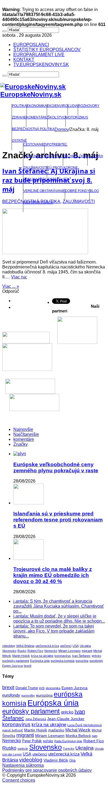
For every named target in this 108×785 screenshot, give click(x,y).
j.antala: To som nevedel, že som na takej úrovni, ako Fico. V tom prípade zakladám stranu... (53, 631)
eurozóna (82, 660)
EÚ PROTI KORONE (62, 168)
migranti (87, 650)
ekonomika (53, 688)
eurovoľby (28, 695)
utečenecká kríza (47, 645)
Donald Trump (27, 688)
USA (76, 645)
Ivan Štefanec (81, 655)
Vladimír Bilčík (55, 760)
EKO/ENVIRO (57, 106)
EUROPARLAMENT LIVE (39, 54)
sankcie (22, 748)
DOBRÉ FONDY (77, 191)
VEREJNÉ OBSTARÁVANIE (44, 191)
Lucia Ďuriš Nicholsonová (84, 725)
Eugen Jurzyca (12, 665)
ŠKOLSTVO (56, 117)
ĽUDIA (73, 106)
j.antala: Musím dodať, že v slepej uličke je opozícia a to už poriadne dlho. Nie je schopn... (59, 618)
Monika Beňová (78, 736)
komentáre (23, 439)
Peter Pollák (32, 741)
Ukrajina (85, 645)
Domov (62, 129)
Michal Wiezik (78, 730)
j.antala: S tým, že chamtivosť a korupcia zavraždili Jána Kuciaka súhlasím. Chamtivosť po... (58, 606)
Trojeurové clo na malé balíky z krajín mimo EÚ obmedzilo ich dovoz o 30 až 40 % (52, 575)
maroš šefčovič (12, 730)
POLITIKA (19, 106)
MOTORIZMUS (77, 117)
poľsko (48, 741)
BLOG (94, 191)
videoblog (8, 645)
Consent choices (18, 780)
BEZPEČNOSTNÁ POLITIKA (33, 129)
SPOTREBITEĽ (56, 144)
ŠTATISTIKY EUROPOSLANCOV (47, 49)
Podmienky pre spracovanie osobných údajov (47, 770)
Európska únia (40, 660)
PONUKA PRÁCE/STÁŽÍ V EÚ (45, 179)
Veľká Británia (25, 645)
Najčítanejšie (26, 434)
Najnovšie (23, 429)
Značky (20, 444)
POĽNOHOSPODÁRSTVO (43, 156)
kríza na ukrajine (42, 655)
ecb (42, 688)
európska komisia (62, 660)
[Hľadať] (4, 31)
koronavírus (63, 655)
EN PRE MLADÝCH (38, 202)
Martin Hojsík (21, 655)
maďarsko (56, 730)
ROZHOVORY (88, 106)
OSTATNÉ (19, 141)
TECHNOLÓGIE (75, 156)
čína (72, 760)
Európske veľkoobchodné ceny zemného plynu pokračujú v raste (55, 467)
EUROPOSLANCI (31, 44)
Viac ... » (10, 286)
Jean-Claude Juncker (65, 719)
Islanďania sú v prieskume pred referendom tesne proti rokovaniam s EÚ (58, 520)
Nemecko (50, 650)
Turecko (68, 748)
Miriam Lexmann (69, 650)
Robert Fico (35, 650)
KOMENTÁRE (36, 117)
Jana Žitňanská (35, 719)
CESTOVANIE (33, 144)
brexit (27, 665)
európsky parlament (15, 660)
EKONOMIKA (37, 106)
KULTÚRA (95, 156)
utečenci (65, 645)
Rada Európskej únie (68, 741)
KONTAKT (23, 59)
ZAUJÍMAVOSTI (35, 168)
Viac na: (19, 277)
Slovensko (9, 650)
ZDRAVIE (19, 117)
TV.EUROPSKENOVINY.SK (41, 64)
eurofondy (96, 660)
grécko (96, 655)
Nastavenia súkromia (23, 765)
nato (94, 735)
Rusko (21, 650)
